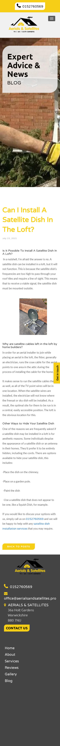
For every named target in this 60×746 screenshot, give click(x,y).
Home (10, 648)
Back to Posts (18, 546)
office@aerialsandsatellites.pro (30, 598)
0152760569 (32, 7)
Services (12, 661)
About (10, 655)
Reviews (12, 668)
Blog (8, 681)
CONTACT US (17, 628)
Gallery (11, 674)
